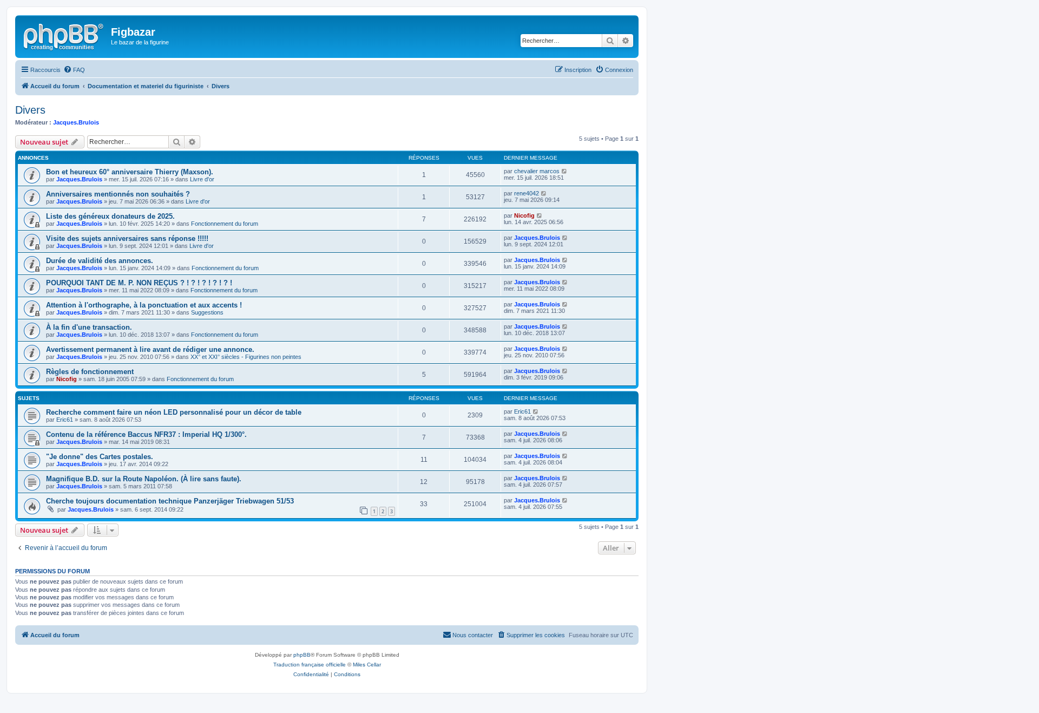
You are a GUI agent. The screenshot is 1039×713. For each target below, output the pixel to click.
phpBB (302, 655)
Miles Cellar (367, 665)
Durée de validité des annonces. (99, 261)
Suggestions (207, 312)
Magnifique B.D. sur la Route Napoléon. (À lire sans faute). (143, 479)
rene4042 (526, 193)
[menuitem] (74, 69)
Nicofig (524, 215)
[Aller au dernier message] (564, 171)
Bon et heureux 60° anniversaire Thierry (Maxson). (129, 172)
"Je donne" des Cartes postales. (99, 457)
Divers (30, 110)
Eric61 (64, 419)
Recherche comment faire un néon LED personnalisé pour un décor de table (173, 412)
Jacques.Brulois (76, 122)
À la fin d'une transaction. (89, 327)
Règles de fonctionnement (90, 372)
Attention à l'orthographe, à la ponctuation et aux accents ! (144, 305)
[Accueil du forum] (64, 35)
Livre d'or (202, 179)
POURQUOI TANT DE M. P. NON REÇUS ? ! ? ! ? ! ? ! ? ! (139, 283)
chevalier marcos (537, 171)
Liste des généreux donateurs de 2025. (110, 216)
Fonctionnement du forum (224, 223)
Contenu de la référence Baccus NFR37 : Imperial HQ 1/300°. (146, 434)
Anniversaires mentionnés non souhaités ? (118, 194)
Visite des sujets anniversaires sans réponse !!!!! (127, 238)
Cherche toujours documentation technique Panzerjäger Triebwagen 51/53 (170, 501)
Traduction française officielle (309, 665)
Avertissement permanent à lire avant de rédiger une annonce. (150, 349)
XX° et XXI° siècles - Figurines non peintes (245, 357)
